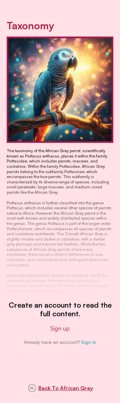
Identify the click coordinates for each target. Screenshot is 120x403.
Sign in (88, 342)
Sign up (60, 328)
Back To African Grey (65, 388)
